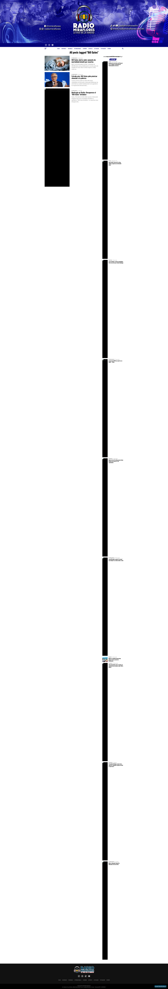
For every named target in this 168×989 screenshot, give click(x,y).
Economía (85, 48)
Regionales (70, 48)
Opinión (109, 48)
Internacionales (77, 48)
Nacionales (64, 48)
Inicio (58, 48)
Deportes (90, 48)
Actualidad (96, 48)
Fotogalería (103, 48)
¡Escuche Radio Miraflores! (160, 986)
